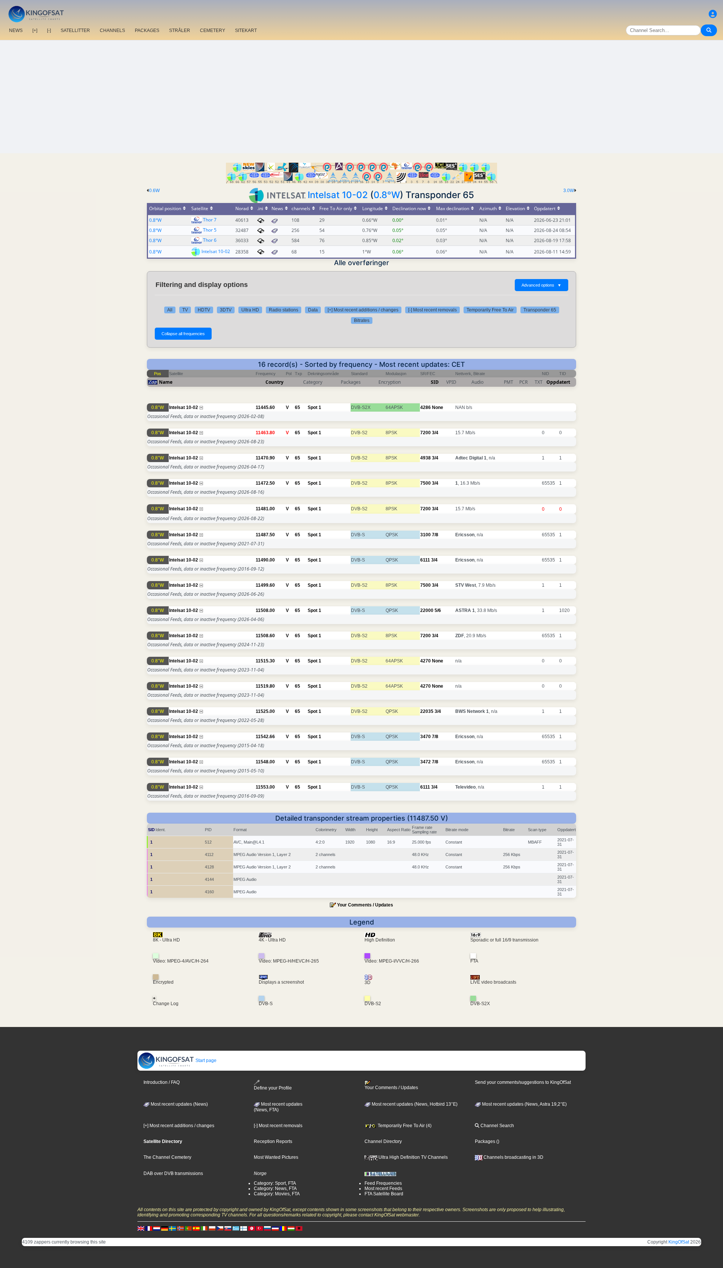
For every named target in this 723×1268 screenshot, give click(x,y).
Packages (485, 1141)
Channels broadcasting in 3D (512, 1157)
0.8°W (387, 194)
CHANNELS (112, 30)
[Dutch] (156, 1228)
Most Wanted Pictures (276, 1157)
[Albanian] (299, 1228)
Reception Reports (273, 1141)
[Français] (148, 1228)
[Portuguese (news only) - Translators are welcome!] (188, 1228)
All (169, 310)
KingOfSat (678, 1242)
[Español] (196, 1228)
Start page (205, 1060)
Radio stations (283, 310)
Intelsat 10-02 (338, 194)
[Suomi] (243, 1228)
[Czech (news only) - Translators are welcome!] (220, 1228)
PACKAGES (147, 30)
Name (165, 382)
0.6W (154, 190)
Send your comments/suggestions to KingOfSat (523, 1082)
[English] (140, 1228)
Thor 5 (210, 230)
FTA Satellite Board (384, 1193)
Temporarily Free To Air (490, 310)
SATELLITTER (75, 30)
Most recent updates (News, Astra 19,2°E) (524, 1104)
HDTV (204, 310)
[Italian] (204, 1228)
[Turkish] (259, 1228)
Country (274, 382)
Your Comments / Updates (365, 905)
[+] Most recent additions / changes (363, 310)
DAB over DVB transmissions (173, 1173)
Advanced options (541, 285)
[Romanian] (283, 1228)
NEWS (16, 30)
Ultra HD (250, 310)
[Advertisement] (361, 97)
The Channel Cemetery (167, 1157)
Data (313, 310)
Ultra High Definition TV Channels (412, 1157)
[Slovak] (227, 1228)
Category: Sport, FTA (275, 1183)
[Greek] (235, 1228)
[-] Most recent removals (432, 310)
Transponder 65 (539, 310)
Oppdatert (558, 382)
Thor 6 (210, 240)
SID (435, 382)
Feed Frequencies (383, 1183)
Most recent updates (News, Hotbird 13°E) (414, 1104)
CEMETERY (212, 30)
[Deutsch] (164, 1228)
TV (185, 310)
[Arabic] (251, 1228)
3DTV (226, 310)
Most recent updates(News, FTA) (278, 1107)
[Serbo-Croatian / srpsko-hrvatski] (275, 1228)
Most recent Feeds (383, 1188)
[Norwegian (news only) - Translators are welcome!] (180, 1228)
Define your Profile (273, 1088)
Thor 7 (210, 220)
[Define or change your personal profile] (713, 14)
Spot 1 (314, 407)
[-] (49, 30)
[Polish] (212, 1228)
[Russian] (267, 1228)
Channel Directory (383, 1141)
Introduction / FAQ (161, 1082)
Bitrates (361, 320)
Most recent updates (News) (178, 1104)
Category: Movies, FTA (277, 1193)
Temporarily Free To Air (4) (404, 1125)
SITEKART (246, 30)
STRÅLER (179, 30)
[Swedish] (172, 1228)
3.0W (568, 190)
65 (297, 407)
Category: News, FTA (275, 1188)
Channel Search (496, 1125)
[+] (34, 30)
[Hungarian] (291, 1228)
